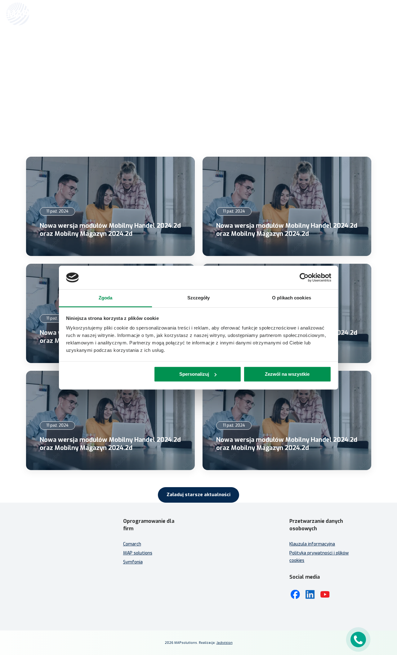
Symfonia (133, 562)
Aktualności (206, 64)
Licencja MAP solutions (225, 567)
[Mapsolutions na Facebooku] (295, 594)
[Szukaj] (369, 13)
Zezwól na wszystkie (287, 374)
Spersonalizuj (194, 374)
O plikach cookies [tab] (291, 298)
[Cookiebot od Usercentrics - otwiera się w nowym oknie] (304, 277)
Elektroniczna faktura (224, 549)
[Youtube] (325, 594)
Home (185, 64)
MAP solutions (137, 553)
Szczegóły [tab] (198, 298)
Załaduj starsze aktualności (198, 494)
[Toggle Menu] (383, 14)
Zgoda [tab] (106, 298)
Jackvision (224, 643)
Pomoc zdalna (216, 558)
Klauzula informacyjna (312, 544)
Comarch (132, 544)
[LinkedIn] (310, 594)
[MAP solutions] (37, 13)
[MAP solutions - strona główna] (67, 541)
